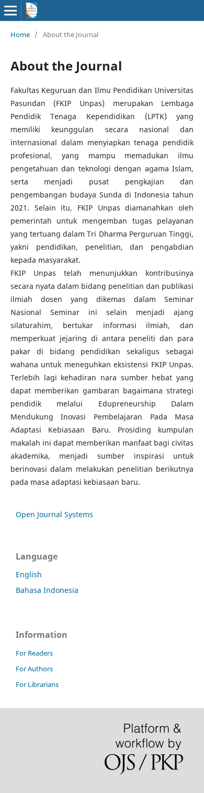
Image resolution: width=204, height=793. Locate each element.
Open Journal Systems (54, 514)
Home (20, 34)
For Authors (34, 668)
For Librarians (37, 684)
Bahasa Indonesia (47, 590)
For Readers (34, 653)
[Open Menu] (10, 10)
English (29, 574)
